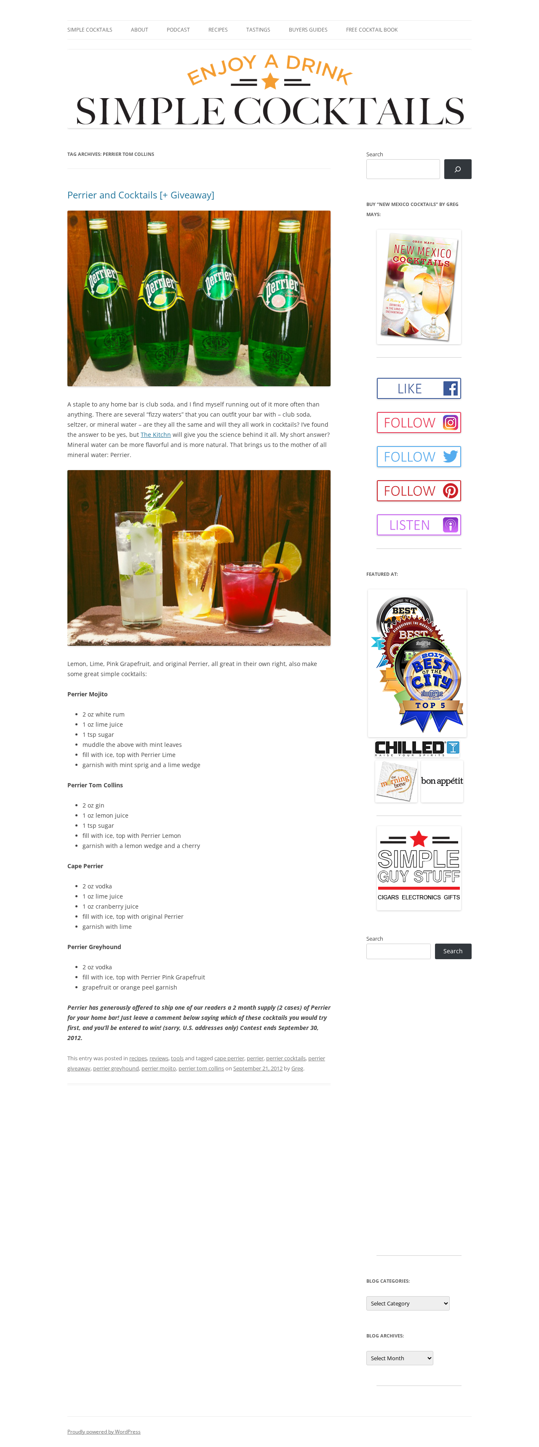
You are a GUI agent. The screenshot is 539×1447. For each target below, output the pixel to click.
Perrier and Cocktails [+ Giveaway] (140, 194)
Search (374, 154)
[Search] (458, 169)
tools (177, 1058)
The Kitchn (156, 435)
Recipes (218, 29)
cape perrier (229, 1058)
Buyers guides (308, 29)
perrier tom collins (201, 1068)
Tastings (258, 29)
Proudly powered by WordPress (104, 1431)
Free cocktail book (372, 29)
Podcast (178, 29)
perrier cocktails (286, 1058)
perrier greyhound (116, 1068)
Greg (297, 1068)
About (139, 29)
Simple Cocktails (89, 29)
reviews (158, 1058)
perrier (255, 1058)
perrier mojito (158, 1068)
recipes (138, 1058)
